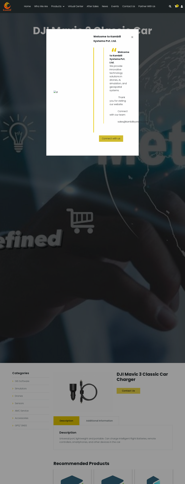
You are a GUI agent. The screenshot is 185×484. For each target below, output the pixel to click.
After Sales (93, 6)
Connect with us (111, 138)
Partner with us (146, 6)
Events (115, 6)
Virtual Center (75, 6)
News (105, 6)
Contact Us (128, 6)
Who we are (41, 6)
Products (56, 6)
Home (27, 6)
